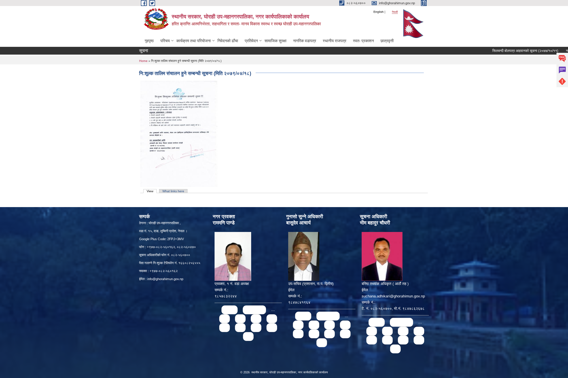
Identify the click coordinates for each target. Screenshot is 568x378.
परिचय (165, 41)
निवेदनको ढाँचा (227, 41)
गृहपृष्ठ (149, 41)
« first (229, 310)
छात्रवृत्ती (387, 41)
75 (272, 319)
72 (225, 319)
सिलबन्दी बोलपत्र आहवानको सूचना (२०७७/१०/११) (512, 51)
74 (256, 319)
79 (272, 327)
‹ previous (254, 310)
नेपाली (395, 12)
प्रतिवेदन (251, 41)
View (152, 191)
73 (240, 319)
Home (143, 61)
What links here (173, 191)
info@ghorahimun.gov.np (165, 279)
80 (248, 336)
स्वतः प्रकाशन (363, 41)
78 (256, 327)
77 (240, 327)
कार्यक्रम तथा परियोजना (193, 41)
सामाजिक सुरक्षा (275, 41)
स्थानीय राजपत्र (334, 41)
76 (225, 327)
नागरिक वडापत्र (304, 41)
